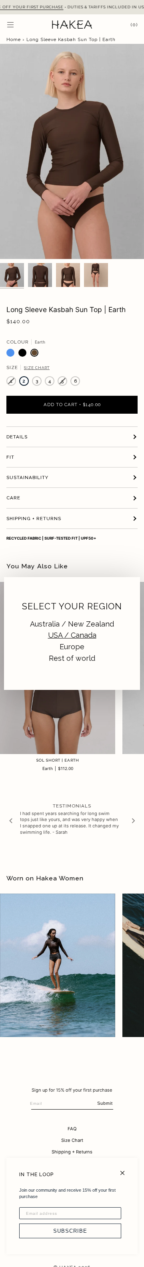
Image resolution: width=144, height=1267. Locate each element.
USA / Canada (72, 635)
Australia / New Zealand (72, 624)
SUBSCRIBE (70, 1231)
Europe (72, 646)
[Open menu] (18, 24)
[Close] (126, 1169)
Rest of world (72, 658)
